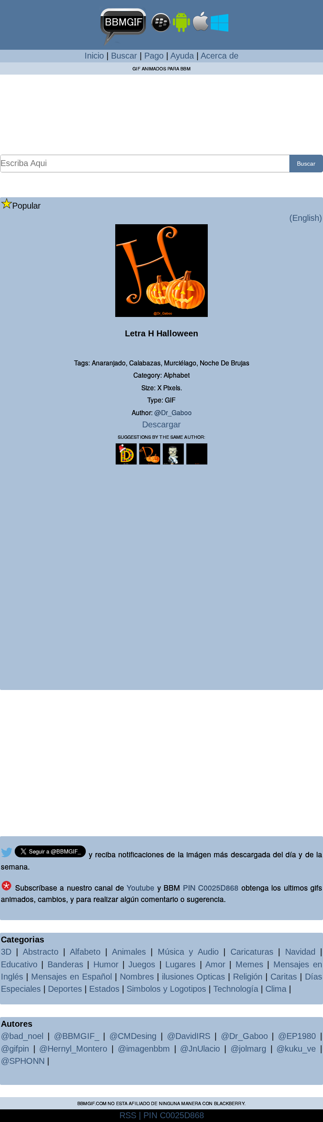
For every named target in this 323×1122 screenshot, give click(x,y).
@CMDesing (132, 1036)
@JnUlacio (200, 1048)
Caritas (283, 976)
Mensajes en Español (71, 976)
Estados (104, 988)
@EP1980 (297, 1036)
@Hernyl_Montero (73, 1048)
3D (6, 951)
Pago (154, 55)
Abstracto (40, 951)
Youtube (140, 887)
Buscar (124, 55)
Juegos (141, 964)
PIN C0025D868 (211, 887)
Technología (235, 988)
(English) (305, 218)
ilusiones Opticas (193, 976)
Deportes (65, 988)
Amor (215, 964)
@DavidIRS (188, 1036)
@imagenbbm (144, 1048)
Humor (106, 964)
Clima (275, 988)
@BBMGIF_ (76, 1036)
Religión (247, 976)
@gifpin (15, 1048)
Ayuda (182, 55)
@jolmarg (248, 1048)
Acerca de (219, 55)
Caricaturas (251, 951)
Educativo (19, 964)
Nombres (137, 976)
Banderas (65, 964)
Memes (249, 964)
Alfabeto (85, 951)
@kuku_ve (296, 1048)
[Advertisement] (161, 114)
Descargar (161, 424)
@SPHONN (23, 1061)
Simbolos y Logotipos (166, 988)
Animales (129, 951)
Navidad (300, 951)
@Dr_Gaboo (173, 412)
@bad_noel (22, 1036)
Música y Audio (188, 951)
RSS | (130, 1115)
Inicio (94, 55)
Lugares (180, 964)
